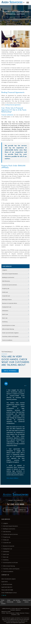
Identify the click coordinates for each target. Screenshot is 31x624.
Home (2, 600)
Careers (27, 602)
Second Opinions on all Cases (10, 562)
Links (18, 614)
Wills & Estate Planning (9, 566)
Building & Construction (9, 528)
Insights (19, 602)
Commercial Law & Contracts (10, 534)
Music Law (5, 557)
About (8, 600)
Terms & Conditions (8, 571)
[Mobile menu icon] (28, 2)
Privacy (26, 613)
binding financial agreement (12, 105)
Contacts (3, 603)
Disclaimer (13, 614)
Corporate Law (7, 542)
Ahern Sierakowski (10, 613)
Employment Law (7, 548)
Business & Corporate (8, 546)
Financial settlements (7, 115)
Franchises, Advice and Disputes (11, 568)
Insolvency (6, 559)
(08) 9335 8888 (17, 504)
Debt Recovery (7, 531)
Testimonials (10, 602)
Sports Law (6, 554)
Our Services (16, 600)
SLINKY (9, 611)
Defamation (6, 551)
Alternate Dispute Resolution (10, 526)
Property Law (6, 537)
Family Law (6, 539)
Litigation (5, 523)
